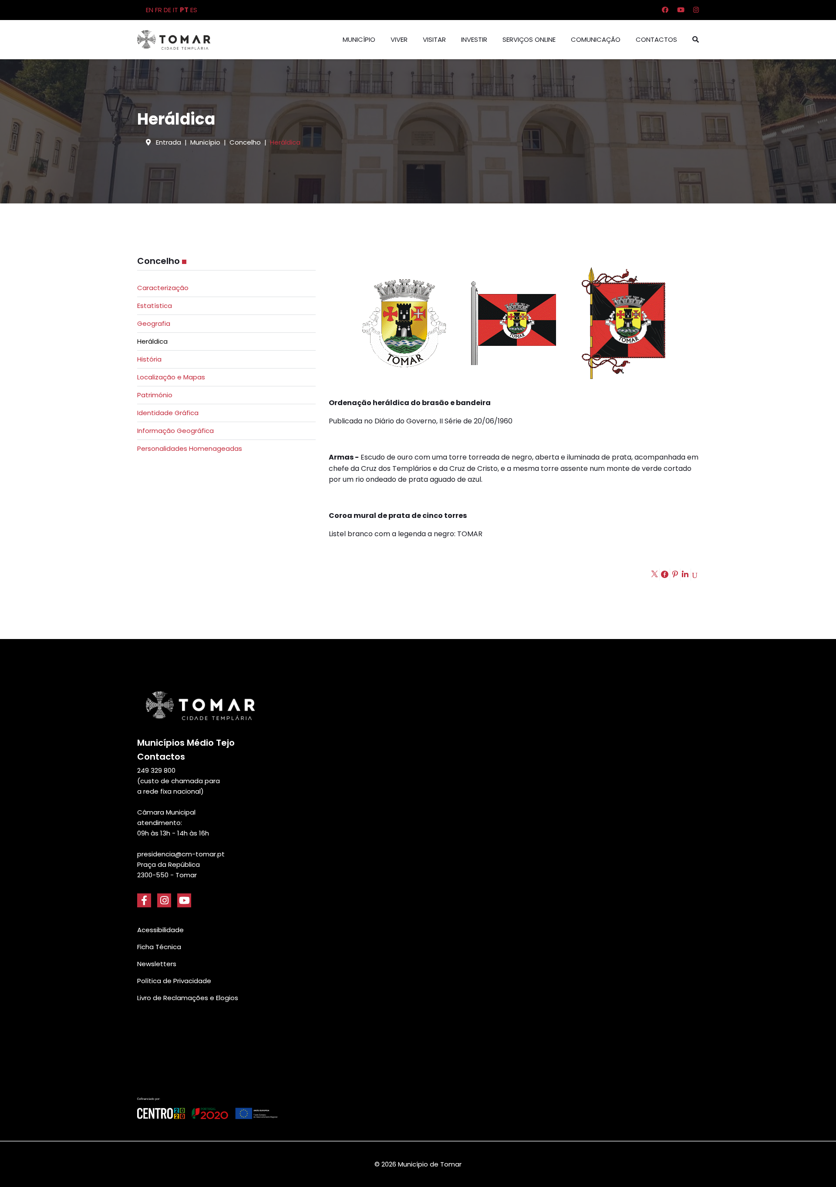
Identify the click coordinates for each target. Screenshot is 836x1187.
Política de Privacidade (174, 980)
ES (193, 9)
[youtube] (184, 900)
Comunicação (595, 39)
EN (149, 9)
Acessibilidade (160, 929)
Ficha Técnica (159, 946)
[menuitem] (226, 288)
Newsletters (156, 963)
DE (167, 9)
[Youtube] (680, 9)
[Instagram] (696, 9)
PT (184, 9)
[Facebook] (665, 9)
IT (175, 9)
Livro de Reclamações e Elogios (187, 997)
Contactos (656, 39)
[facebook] (144, 900)
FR (158, 9)
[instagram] (164, 900)
